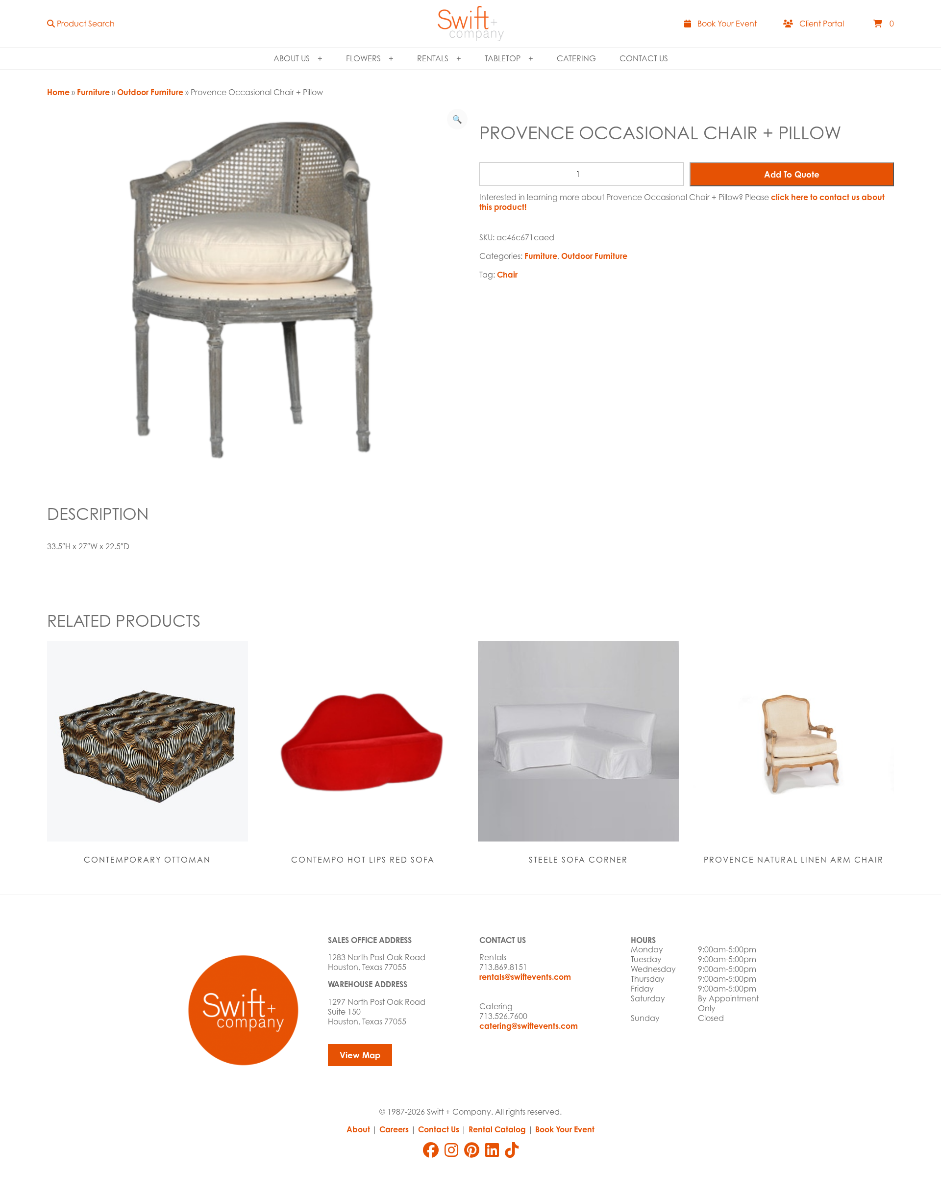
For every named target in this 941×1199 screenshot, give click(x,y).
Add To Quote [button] (791, 174)
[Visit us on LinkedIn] (492, 1150)
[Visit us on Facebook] (431, 1150)
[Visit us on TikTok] (512, 1150)
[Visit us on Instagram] (451, 1150)
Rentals (432, 58)
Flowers (363, 58)
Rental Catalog (497, 1129)
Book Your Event (564, 1129)
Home (58, 92)
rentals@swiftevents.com (525, 977)
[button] (81, 23)
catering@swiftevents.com (528, 1026)
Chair (507, 275)
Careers (394, 1129)
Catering (576, 58)
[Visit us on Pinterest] (471, 1150)
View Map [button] (360, 1055)
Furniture (93, 92)
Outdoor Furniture (150, 92)
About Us (291, 58)
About (358, 1129)
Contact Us (643, 58)
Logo (470, 23)
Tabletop (502, 58)
